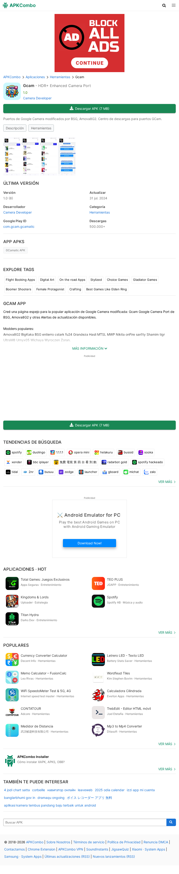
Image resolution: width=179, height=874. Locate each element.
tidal (15, 472)
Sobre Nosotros (58, 842)
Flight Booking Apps (20, 279)
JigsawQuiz (120, 849)
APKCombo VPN (70, 849)
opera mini (81, 452)
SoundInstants (97, 849)
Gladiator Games (145, 279)
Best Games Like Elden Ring (106, 289)
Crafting (75, 289)
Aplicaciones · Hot (25, 569)
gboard (113, 472)
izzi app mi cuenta (141, 790)
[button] (164, 5)
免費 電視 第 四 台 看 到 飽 (78, 462)
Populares (16, 645)
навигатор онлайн (61, 790)
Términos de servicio (88, 842)
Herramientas (41, 128)
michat (134, 472)
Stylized (96, 279)
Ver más (165, 482)
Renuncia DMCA (156, 842)
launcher (91, 472)
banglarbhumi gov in (19, 798)
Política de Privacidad (124, 842)
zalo (153, 472)
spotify (17, 452)
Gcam (28, 85)
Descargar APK (92, 109)
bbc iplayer (41, 462)
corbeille (38, 790)
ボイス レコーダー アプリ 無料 (89, 798)
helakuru (106, 452)
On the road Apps (72, 279)
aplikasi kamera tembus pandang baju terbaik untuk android (50, 805)
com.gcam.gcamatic (18, 226)
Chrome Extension (41, 849)
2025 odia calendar (109, 790)
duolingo (39, 452)
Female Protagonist (50, 289)
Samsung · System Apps (22, 856)
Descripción (15, 128)
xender (17, 462)
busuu (49, 472)
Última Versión (21, 183)
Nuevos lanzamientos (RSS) (114, 856)
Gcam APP (14, 303)
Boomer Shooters (18, 289)
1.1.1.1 (59, 452)
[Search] (171, 822)
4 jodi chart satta (17, 790)
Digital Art (47, 279)
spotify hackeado (150, 462)
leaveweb (85, 790)
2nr (31, 472)
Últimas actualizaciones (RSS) (67, 856)
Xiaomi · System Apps (148, 849)
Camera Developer (37, 98)
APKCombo (12, 77)
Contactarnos (14, 849)
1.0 (8, 198)
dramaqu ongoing (51, 798)
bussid (128, 452)
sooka (148, 452)
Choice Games (117, 279)
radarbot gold (117, 462)
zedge (69, 472)
